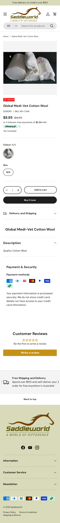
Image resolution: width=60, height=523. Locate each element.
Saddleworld (16, 507)
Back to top (30, 399)
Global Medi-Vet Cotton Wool (25, 36)
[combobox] (30, 25)
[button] (54, 14)
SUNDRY (7, 111)
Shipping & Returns (12, 515)
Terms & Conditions (28, 512)
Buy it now (30, 200)
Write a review (30, 352)
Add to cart (40, 189)
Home (5, 36)
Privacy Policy (9, 512)
